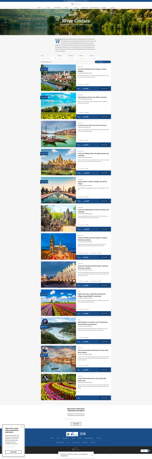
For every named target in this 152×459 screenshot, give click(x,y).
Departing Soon (84, 7)
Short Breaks (66, 438)
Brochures (103, 7)
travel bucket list (71, 0)
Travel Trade (84, 442)
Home (39, 7)
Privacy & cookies (75, 442)
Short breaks (57, 7)
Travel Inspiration (94, 7)
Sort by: (97, 61)
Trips (48, 7)
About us (113, 7)
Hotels (66, 7)
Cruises (76, 7)
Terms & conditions (60, 442)
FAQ (68, 442)
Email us (143, 450)
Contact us (93, 442)
